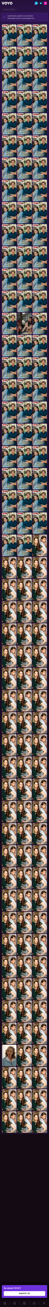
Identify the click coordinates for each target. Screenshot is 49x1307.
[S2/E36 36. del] (9, 434)
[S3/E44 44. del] (9, 878)
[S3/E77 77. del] (9, 1122)
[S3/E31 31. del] (39, 767)
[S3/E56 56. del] (9, 967)
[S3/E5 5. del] (9, 590)
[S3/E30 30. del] (24, 767)
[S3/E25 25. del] (39, 723)
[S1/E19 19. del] (9, 168)
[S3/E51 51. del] (24, 922)
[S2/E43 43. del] (24, 479)
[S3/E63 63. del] (24, 1011)
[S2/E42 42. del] (9, 479)
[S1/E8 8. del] (24, 79)
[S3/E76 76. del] (39, 1100)
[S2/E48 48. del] (9, 523)
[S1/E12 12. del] (39, 102)
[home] (4, 1303)
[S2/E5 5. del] (39, 190)
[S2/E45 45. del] (9, 501)
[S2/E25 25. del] (24, 346)
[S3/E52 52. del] (39, 922)
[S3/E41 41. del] (9, 856)
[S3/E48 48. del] (24, 900)
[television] (34, 1303)
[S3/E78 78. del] (24, 1122)
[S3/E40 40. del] (39, 834)
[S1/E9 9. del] (39, 79)
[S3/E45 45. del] (24, 878)
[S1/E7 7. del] (9, 79)
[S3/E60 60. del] (24, 989)
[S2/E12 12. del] (9, 257)
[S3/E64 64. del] (39, 1011)
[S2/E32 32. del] (39, 390)
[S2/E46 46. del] (24, 501)
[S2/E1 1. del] (24, 168)
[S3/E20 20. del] (9, 700)
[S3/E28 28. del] (39, 745)
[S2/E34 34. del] (24, 412)
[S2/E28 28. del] (24, 368)
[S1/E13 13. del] (9, 124)
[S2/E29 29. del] (39, 368)
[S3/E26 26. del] (9, 745)
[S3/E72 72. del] (24, 1078)
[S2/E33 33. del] (9, 412)
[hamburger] (24, 1303)
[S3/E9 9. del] (24, 612)
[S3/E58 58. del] (39, 967)
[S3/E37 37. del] (39, 811)
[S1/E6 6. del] (39, 57)
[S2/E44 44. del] (39, 479)
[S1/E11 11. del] (24, 102)
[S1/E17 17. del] (24, 146)
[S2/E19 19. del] (24, 301)
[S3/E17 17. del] (9, 678)
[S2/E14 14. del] (39, 257)
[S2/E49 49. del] (24, 523)
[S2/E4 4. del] (24, 190)
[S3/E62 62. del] (9, 1011)
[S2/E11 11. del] (39, 235)
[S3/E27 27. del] (24, 745)
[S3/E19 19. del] (39, 678)
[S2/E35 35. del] (39, 412)
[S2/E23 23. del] (39, 323)
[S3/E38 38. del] (9, 834)
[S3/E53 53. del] (9, 944)
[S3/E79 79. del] (39, 1122)
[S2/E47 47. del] (39, 501)
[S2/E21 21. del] (9, 323)
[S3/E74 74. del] (9, 1100)
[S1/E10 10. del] (9, 102)
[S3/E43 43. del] (39, 856)
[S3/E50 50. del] (9, 922)
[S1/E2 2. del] (24, 35)
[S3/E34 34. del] (39, 789)
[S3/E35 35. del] (9, 811)
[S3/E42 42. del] (24, 856)
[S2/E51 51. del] (9, 545)
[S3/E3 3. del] (24, 567)
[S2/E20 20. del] (39, 301)
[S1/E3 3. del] (39, 35)
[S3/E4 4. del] (39, 567)
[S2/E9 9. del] (9, 235)
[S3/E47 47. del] (9, 900)
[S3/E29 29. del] (9, 767)
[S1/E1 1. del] (9, 35)
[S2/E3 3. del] (9, 190)
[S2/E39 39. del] (9, 456)
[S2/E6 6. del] (9, 213)
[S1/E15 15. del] (39, 124)
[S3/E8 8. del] (9, 612)
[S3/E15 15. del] (24, 656)
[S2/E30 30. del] (9, 390)
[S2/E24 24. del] (9, 346)
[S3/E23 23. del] (9, 723)
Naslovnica (9, 9)
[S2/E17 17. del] (39, 279)
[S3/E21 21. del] (24, 700)
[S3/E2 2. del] (9, 567)
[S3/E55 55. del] (39, 944)
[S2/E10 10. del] (24, 235)
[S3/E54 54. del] (24, 944)
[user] (44, 1303)
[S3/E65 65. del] (9, 1033)
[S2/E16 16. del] (24, 279)
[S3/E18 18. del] (24, 678)
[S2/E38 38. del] (39, 434)
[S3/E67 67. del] (39, 1033)
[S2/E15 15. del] (9, 279)
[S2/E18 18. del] (9, 301)
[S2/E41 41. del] (39, 456)
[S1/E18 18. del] (39, 146)
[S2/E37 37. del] (24, 434)
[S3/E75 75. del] (24, 1100)
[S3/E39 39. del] (24, 834)
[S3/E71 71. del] (9, 1078)
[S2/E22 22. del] (24, 323)
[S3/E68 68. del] (9, 1055)
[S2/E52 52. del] (24, 545)
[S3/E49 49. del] (39, 900)
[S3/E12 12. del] (24, 634)
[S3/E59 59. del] (9, 989)
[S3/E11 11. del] (9, 634)
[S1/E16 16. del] (9, 146)
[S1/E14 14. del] (24, 124)
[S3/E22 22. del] (39, 700)
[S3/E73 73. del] (39, 1078)
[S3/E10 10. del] (39, 612)
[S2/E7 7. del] (24, 213)
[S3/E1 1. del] (39, 545)
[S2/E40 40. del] (24, 456)
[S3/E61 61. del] (39, 989)
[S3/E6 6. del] (24, 590)
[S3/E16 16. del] (39, 656)
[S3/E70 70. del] (39, 1055)
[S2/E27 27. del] (9, 368)
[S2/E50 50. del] (39, 523)
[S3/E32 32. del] (9, 789)
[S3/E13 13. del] (39, 634)
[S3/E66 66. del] (24, 1033)
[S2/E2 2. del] (39, 168)
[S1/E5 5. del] (24, 57)
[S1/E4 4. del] (9, 57)
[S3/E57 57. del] (24, 967)
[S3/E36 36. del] (24, 811)
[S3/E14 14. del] (9, 656)
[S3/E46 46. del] (39, 878)
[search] (14, 1303)
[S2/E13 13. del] (24, 257)
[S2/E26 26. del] (39, 346)
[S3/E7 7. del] (39, 590)
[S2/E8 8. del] (39, 213)
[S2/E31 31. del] (24, 390)
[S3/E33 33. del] (24, 789)
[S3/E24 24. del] (24, 723)
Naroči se (24, 1293)
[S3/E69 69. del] (24, 1055)
